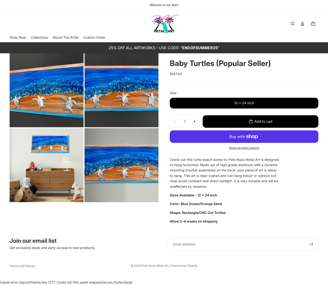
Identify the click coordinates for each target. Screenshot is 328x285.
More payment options (244, 148)
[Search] (292, 23)
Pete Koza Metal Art (155, 265)
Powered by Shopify (184, 265)
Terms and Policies (22, 266)
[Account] (302, 23)
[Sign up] (311, 244)
